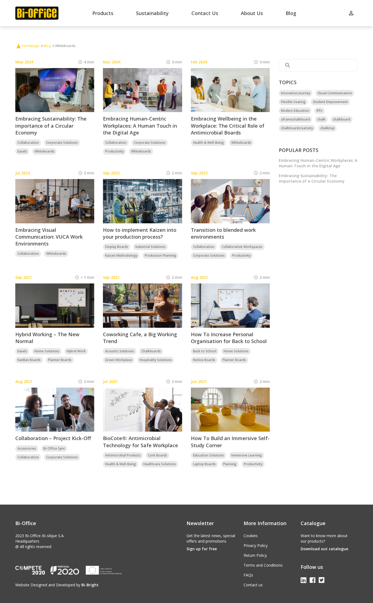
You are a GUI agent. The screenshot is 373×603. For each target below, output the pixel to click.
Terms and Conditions (263, 565)
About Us (252, 13)
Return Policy (255, 555)
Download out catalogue (324, 548)
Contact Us (204, 13)
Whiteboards (65, 45)
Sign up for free (202, 548)
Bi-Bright (90, 584)
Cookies (251, 535)
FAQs (248, 575)
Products (102, 13)
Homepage (30, 45)
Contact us (253, 584)
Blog (291, 13)
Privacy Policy (256, 545)
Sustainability (152, 13)
